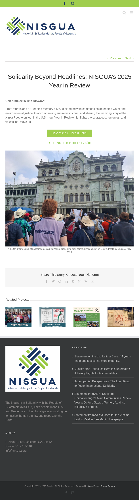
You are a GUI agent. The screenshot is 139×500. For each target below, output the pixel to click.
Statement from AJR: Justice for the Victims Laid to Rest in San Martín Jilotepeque (101, 417)
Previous (115, 58)
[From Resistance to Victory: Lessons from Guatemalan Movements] (86, 317)
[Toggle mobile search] (124, 13)
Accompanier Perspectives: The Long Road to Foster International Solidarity (102, 383)
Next (128, 58)
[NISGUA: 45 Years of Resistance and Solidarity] (52, 317)
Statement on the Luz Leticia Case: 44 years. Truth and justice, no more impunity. (103, 358)
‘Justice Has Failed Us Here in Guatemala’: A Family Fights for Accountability (102, 371)
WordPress (93, 486)
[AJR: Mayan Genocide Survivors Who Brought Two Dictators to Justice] (18, 317)
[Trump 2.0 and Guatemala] (121, 317)
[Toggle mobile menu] (132, 13)
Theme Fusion (108, 486)
